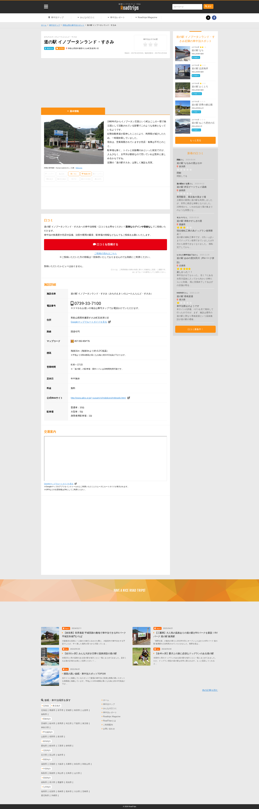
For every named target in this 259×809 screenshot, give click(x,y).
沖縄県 (54, 795)
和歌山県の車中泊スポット (73, 25)
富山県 (52, 755)
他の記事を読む (210, 690)
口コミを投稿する (107, 244)
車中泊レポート (117, 17)
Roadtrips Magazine (147, 17)
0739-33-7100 (87, 303)
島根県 (52, 773)
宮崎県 (85, 791)
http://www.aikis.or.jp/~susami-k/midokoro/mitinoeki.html (98, 398)
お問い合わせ (109, 729)
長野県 (52, 736)
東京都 (85, 723)
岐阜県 (52, 746)
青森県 (52, 710)
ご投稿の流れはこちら (105, 253)
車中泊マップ (57, 17)
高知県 (69, 782)
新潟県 (60, 736)
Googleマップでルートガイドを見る (89, 322)
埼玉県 (69, 723)
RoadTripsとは (109, 721)
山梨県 (44, 736)
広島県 (69, 773)
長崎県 (60, 791)
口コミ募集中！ (195, 329)
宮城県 (69, 710)
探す (210, 6)
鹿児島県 (45, 795)
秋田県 (77, 710)
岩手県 (60, 710)
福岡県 (44, 791)
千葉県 (77, 723)
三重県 (60, 746)
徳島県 (44, 782)
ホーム (43, 25)
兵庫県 (69, 764)
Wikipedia (79, 168)
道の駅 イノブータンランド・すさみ (130, 4)
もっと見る (195, 140)
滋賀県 (44, 764)
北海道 (44, 710)
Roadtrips (130, 8)
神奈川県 (45, 727)
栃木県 (52, 723)
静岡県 (69, 746)
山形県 (85, 710)
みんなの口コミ (87, 17)
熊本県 (69, 791)
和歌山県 (86, 764)
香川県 (52, 782)
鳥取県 (44, 773)
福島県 (44, 714)
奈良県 (77, 764)
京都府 (52, 764)
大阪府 (60, 764)
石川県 (44, 755)
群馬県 (60, 723)
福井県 (60, 755)
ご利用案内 (108, 725)
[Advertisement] (105, 82)
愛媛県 (60, 782)
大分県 (77, 791)
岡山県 (60, 773)
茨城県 (44, 723)
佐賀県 (52, 791)
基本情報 (74, 111)
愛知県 (44, 746)
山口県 (77, 773)
